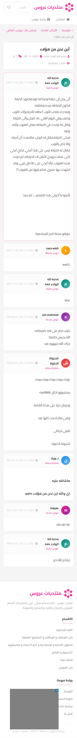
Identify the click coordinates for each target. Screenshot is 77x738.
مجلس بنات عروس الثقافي (21, 30)
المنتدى (60, 19)
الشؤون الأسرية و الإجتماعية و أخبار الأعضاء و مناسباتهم (40, 644)
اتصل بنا (68, 713)
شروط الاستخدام (63, 698)
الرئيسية (66, 30)
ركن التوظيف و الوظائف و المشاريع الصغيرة (47, 637)
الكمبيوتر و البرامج (62, 652)
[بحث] (6, 7)
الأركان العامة (49, 30)
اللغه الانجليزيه (64, 629)
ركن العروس (66, 667)
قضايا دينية (66, 659)
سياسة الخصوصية (62, 706)
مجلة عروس (39, 19)
